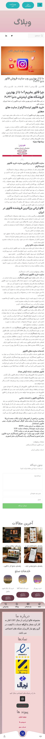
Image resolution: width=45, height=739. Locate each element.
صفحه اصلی (22, 717)
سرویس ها (22, 722)
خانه (39, 607)
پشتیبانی (5, 607)
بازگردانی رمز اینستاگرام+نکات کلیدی (27, 304)
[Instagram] (22, 698)
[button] (39, 5)
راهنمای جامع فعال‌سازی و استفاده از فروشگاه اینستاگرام (24, 546)
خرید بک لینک (24, 588)
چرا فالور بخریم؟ (30, 230)
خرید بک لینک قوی (8, 588)
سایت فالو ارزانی (34, 178)
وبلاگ (17, 607)
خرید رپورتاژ (38, 588)
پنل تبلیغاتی (28, 607)
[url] (12, 535)
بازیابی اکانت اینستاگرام (26, 271)
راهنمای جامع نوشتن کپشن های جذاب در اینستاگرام (25, 566)
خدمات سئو (22, 571)
